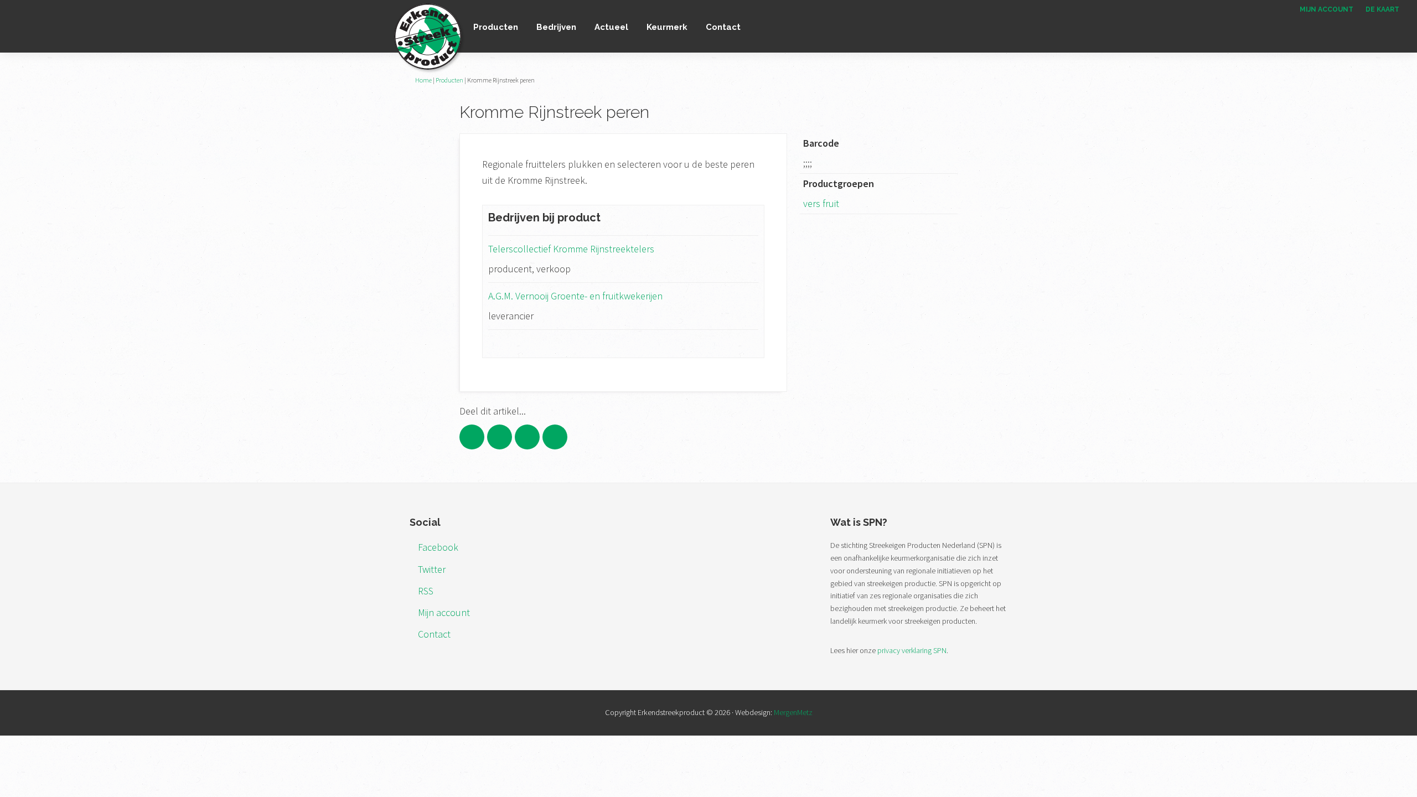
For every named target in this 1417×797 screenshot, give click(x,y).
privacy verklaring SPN (912, 650)
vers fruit (821, 203)
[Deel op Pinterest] (527, 437)
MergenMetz (793, 712)
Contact (434, 634)
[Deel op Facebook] (471, 437)
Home (423, 80)
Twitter (432, 569)
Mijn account (444, 612)
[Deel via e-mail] (554, 437)
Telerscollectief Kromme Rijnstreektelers (571, 248)
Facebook (438, 547)
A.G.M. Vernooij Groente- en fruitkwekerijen (575, 295)
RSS (425, 590)
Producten (449, 80)
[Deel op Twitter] (499, 437)
